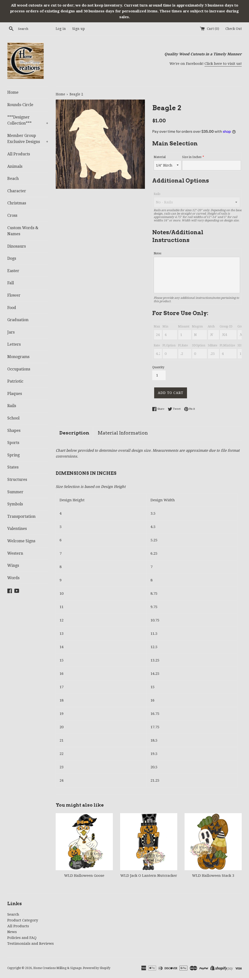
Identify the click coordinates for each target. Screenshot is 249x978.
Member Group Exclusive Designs (27, 138)
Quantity (158, 367)
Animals (14, 166)
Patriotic (15, 381)
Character (16, 191)
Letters (14, 344)
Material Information (123, 433)
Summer (15, 492)
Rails (11, 405)
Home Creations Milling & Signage (57, 968)
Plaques (14, 393)
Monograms (18, 356)
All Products (18, 154)
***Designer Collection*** (27, 120)
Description (74, 433)
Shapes (13, 430)
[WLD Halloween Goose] (84, 841)
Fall (10, 283)
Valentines (17, 528)
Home (12, 92)
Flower (13, 295)
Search (13, 914)
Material (160, 157)
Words (13, 578)
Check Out (233, 29)
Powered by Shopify (96, 968)
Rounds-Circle (20, 104)
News (12, 932)
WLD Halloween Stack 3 (213, 875)
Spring (13, 455)
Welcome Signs (21, 541)
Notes (157, 253)
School (13, 418)
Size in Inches (191, 157)
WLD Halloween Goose (84, 875)
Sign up (78, 29)
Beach (13, 178)
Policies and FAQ (21, 938)
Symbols (15, 504)
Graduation (17, 320)
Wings (13, 565)
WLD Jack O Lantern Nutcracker (148, 875)
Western (15, 553)
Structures (17, 479)
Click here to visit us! (223, 63)
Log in (61, 29)
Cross (12, 215)
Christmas (16, 203)
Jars (11, 332)
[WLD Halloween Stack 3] (213, 841)
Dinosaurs (16, 246)
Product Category (22, 920)
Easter (13, 270)
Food (11, 307)
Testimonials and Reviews (30, 943)
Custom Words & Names (22, 231)
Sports (13, 442)
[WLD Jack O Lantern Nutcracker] (148, 841)
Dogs (11, 258)
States (12, 467)
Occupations (18, 369)
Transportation (21, 516)
